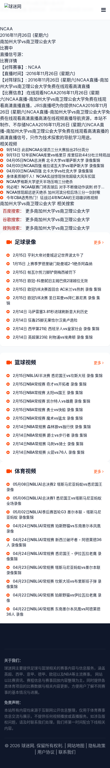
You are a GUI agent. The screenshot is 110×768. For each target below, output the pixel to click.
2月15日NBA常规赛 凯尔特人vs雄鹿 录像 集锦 (51, 401)
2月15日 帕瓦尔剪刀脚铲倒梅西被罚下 (44, 272)
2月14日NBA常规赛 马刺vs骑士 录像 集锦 (48, 443)
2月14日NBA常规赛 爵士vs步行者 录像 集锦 (50, 435)
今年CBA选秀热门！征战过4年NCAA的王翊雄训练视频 (52, 197)
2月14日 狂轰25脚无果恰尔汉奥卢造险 (45, 320)
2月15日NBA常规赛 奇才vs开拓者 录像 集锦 (50, 384)
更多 (97, 242)
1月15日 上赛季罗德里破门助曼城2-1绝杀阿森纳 (52, 263)
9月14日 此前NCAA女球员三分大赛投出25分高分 (47, 149)
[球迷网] (31, 10)
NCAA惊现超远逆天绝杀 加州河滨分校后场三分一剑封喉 (53, 192)
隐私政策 (96, 745)
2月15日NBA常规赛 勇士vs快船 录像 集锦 (48, 409)
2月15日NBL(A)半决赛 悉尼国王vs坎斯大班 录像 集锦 (58, 375)
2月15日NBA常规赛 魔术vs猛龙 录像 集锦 (48, 418)
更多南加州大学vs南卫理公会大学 (57, 211)
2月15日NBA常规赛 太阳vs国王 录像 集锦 (48, 392)
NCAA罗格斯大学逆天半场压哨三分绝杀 (39, 181)
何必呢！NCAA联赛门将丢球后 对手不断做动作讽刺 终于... (55, 187)
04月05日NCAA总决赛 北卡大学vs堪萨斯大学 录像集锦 (53, 160)
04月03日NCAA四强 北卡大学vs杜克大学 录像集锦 (49, 171)
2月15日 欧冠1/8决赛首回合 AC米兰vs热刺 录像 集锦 (57, 289)
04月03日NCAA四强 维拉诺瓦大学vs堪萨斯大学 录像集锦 (55, 165)
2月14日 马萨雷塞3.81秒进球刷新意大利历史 (50, 311)
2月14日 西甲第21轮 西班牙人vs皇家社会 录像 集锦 (56, 328)
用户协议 (45, 752)
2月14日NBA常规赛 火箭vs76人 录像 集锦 (48, 452)
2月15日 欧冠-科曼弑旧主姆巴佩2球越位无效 (50, 280)
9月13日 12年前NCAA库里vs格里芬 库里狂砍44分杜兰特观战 (58, 155)
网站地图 (75, 745)
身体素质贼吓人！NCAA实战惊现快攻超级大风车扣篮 (50, 176)
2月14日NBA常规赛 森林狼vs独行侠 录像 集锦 (52, 426)
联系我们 (67, 752)
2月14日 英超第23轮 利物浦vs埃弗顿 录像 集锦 (53, 337)
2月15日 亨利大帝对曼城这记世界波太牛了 (48, 255)
